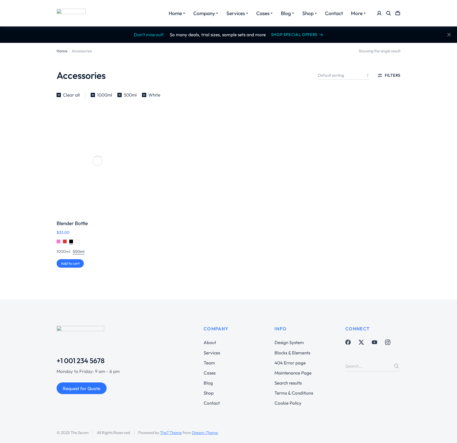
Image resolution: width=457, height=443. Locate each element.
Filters (392, 75)
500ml (78, 251)
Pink (58, 241)
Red (65, 241)
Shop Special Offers (294, 34)
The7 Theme (171, 432)
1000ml (63, 251)
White (77, 241)
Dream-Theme (205, 432)
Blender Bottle (72, 223)
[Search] (396, 366)
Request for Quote (81, 388)
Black (71, 241)
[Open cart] (397, 13)
